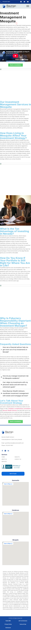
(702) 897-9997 (6, 1)
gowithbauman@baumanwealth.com (14, 443)
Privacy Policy (8, 624)
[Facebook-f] (2, 450)
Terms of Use (23, 624)
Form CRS (8, 620)
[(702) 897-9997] (1, 1)
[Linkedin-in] (8, 450)
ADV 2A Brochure (23, 620)
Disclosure (8, 627)
